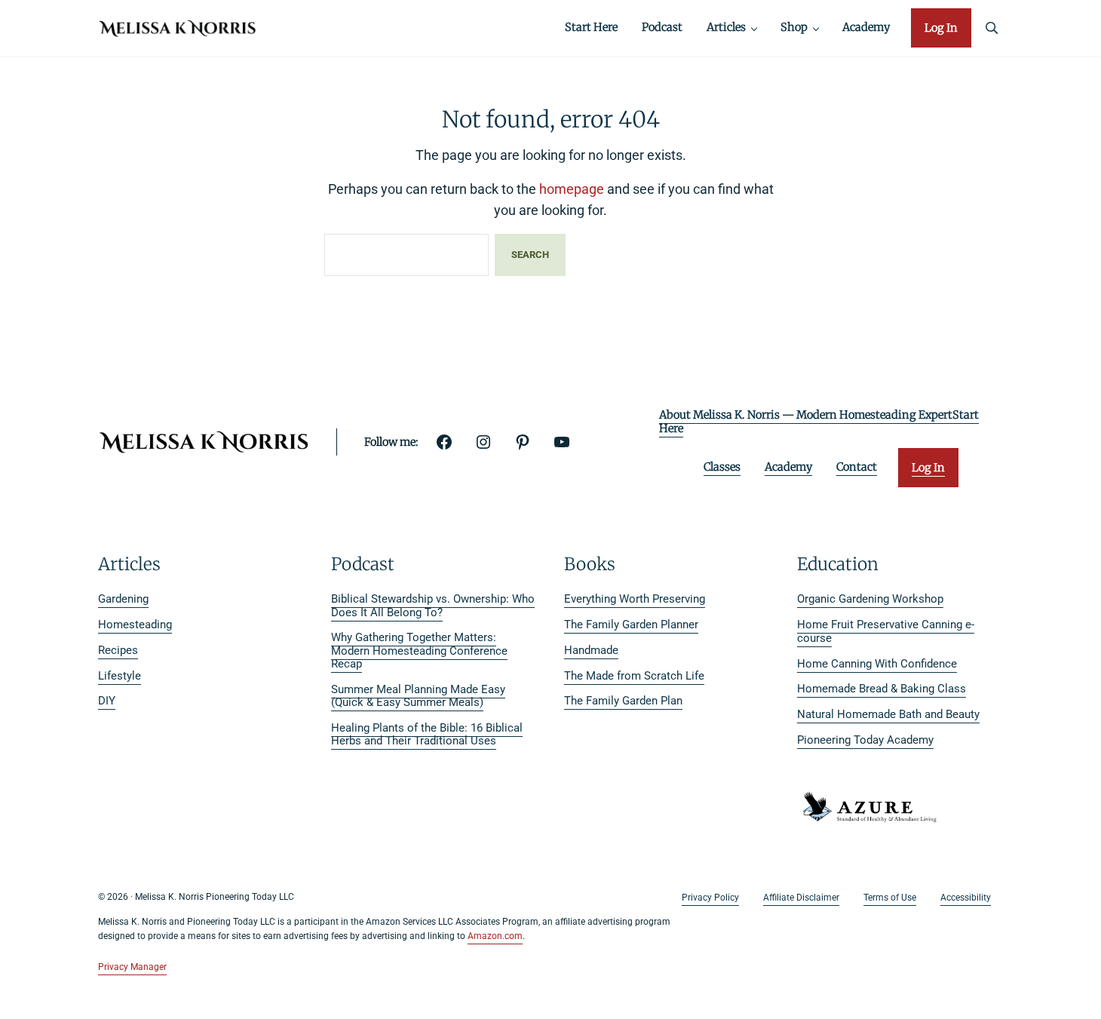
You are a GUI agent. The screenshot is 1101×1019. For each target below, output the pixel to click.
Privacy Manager (132, 967)
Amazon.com (495, 936)
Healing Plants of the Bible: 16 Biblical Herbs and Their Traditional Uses (427, 734)
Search (530, 254)
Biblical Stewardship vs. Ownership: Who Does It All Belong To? (433, 605)
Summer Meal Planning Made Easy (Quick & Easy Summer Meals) (418, 696)
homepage (571, 189)
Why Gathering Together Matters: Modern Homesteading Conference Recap (419, 651)
